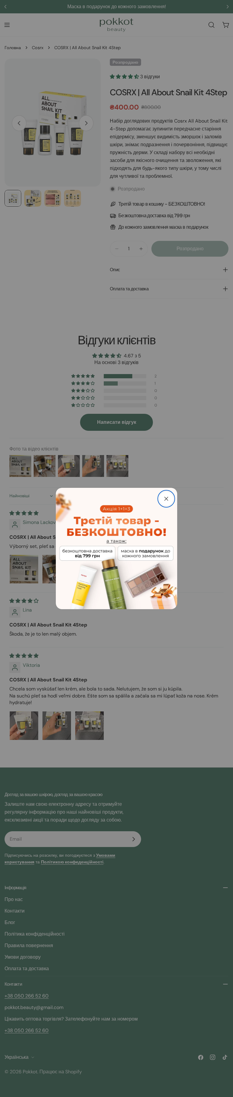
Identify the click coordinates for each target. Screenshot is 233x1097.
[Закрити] (166, 498)
